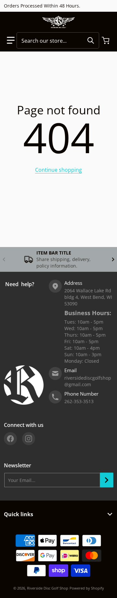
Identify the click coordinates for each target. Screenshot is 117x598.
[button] (11, 40)
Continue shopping (58, 169)
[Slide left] (4, 259)
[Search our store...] (90, 40)
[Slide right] (113, 259)
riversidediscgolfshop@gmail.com (87, 381)
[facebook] (10, 438)
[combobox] (58, 40)
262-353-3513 (79, 401)
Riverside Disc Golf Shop (47, 588)
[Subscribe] (106, 480)
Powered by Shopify (87, 588)
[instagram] (28, 438)
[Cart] (106, 40)
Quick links (18, 514)
